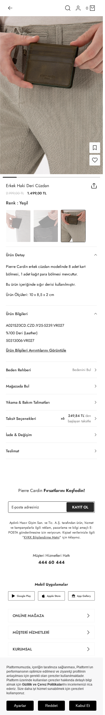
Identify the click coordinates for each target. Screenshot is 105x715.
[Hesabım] (78, 8)
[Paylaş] (94, 182)
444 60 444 (51, 559)
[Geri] (10, 8)
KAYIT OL (80, 504)
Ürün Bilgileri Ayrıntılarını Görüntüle (36, 347)
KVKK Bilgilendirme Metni (42, 534)
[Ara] (68, 8)
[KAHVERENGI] (18, 223)
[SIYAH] (45, 223)
